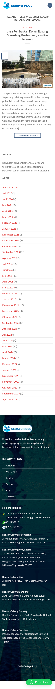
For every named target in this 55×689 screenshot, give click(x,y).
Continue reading (27, 135)
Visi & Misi (11, 471)
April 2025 (7, 281)
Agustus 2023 (9, 399)
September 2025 (11, 252)
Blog (8, 490)
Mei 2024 (7, 346)
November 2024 (10, 310)
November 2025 (10, 240)
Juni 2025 (7, 269)
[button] (39, 682)
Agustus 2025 (9, 258)
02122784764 (12, 526)
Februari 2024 (9, 364)
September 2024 (11, 322)
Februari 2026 (9, 222)
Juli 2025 (7, 264)
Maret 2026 (8, 216)
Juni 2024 (7, 340)
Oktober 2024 (9, 316)
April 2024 (7, 352)
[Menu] (50, 5)
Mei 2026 (7, 205)
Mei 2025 (7, 275)
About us (10, 465)
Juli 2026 (7, 193)
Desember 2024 (10, 305)
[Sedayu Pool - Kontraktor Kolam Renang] (17, 5)
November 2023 (10, 381)
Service (10, 483)
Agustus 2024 (9, 328)
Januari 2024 (9, 369)
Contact (10, 496)
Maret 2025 (8, 287)
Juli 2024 (7, 334)
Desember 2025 (10, 234)
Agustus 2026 (9, 187)
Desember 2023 (10, 375)
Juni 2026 (7, 199)
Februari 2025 (9, 293)
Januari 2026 (9, 228)
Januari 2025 (9, 299)
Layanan (27, 28)
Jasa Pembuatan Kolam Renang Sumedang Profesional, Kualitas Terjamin (27, 35)
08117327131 (12, 522)
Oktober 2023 (9, 387)
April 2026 (7, 210)
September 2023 (11, 393)
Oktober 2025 (9, 246)
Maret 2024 (8, 358)
